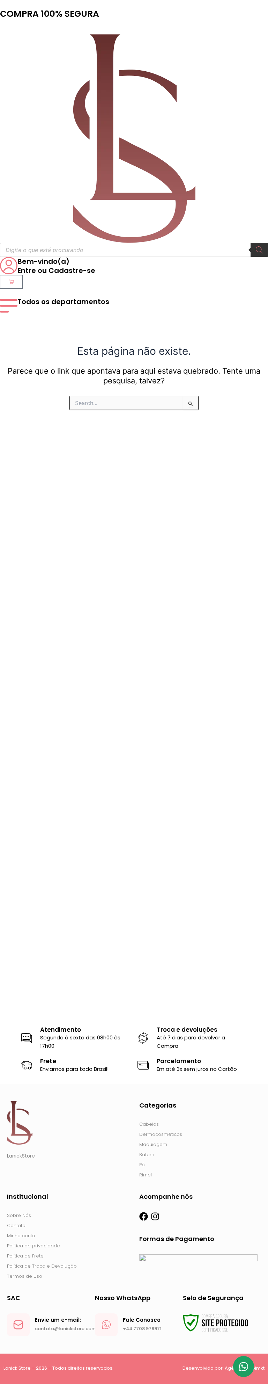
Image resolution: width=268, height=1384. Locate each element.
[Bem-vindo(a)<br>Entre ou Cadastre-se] (8, 265)
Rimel (145, 1175)
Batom (146, 1154)
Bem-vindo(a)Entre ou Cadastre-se (56, 266)
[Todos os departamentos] (8, 306)
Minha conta (21, 1235)
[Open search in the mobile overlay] (134, 250)
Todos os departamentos (63, 302)
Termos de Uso (24, 1276)
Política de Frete (25, 1256)
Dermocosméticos (160, 1134)
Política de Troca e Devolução (42, 1266)
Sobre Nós (19, 1215)
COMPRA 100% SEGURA (49, 14)
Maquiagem (153, 1144)
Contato (16, 1225)
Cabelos (149, 1124)
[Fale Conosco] (106, 1324)
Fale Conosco (142, 1320)
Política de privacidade (33, 1245)
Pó (142, 1164)
